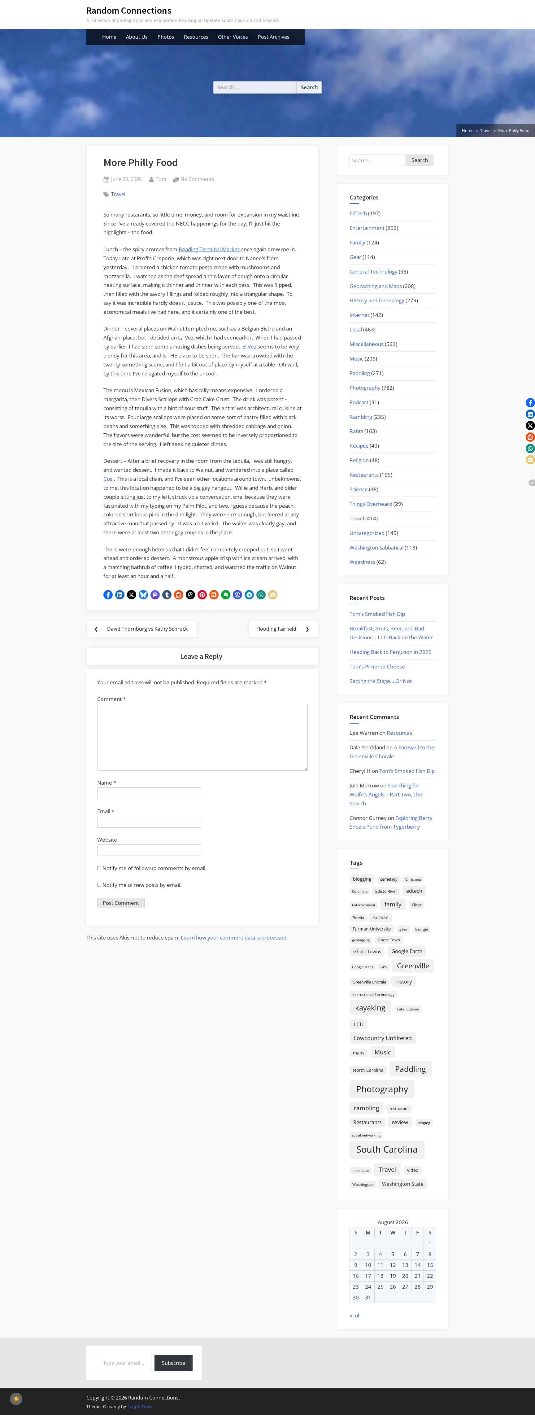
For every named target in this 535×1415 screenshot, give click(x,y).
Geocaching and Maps (376, 286)
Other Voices (233, 36)
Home (109, 36)
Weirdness (362, 561)
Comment (111, 699)
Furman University (372, 929)
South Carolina (387, 1149)
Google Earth (406, 951)
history (403, 981)
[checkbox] (16, 1399)
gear (403, 929)
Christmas (413, 879)
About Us (137, 36)
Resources (196, 36)
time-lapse (360, 1170)
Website (107, 839)
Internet (359, 314)
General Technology (374, 271)
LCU (358, 1024)
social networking (366, 1135)
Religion (359, 460)
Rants (356, 431)
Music (356, 358)
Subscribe (173, 1363)
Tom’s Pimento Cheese (377, 666)
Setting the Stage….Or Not (381, 681)
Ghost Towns (367, 951)
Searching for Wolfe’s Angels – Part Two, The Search (386, 794)
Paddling (360, 373)
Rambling (361, 416)
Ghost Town (389, 940)
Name (106, 782)
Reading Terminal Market (210, 249)
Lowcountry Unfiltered (383, 1038)
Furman (380, 917)
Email (105, 811)
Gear (355, 257)
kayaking (370, 1007)
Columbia (360, 891)
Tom (161, 178)
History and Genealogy (377, 300)
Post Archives (273, 36)
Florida (358, 917)
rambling (366, 1108)
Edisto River (386, 891)
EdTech (358, 213)
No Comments (197, 179)
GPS (384, 967)
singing (424, 1122)
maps (358, 1053)
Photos (166, 36)
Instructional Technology (373, 994)
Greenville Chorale (369, 982)
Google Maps (362, 967)
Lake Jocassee (408, 1009)
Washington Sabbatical (376, 547)
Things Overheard (371, 503)
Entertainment (367, 227)
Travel (118, 194)
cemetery (389, 879)
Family (357, 242)
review (400, 1122)
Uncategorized (367, 533)
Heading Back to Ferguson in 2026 (391, 651)
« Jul (354, 1315)
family (393, 904)
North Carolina (368, 1070)
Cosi (108, 478)
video (412, 1170)
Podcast (359, 402)
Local (356, 329)
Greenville (413, 965)
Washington (362, 1184)
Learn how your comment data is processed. (234, 937)
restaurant (399, 1108)
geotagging (361, 940)
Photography (365, 387)
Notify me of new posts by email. (141, 884)
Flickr (416, 905)
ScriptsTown (140, 1406)
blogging (362, 879)
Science (359, 489)
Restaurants (364, 474)
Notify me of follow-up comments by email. (154, 868)
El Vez (250, 346)
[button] (108, 594)
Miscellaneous (367, 344)
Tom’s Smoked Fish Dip (377, 613)
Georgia (421, 929)
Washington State (403, 1184)
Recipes (359, 445)
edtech (414, 890)
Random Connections (128, 10)
